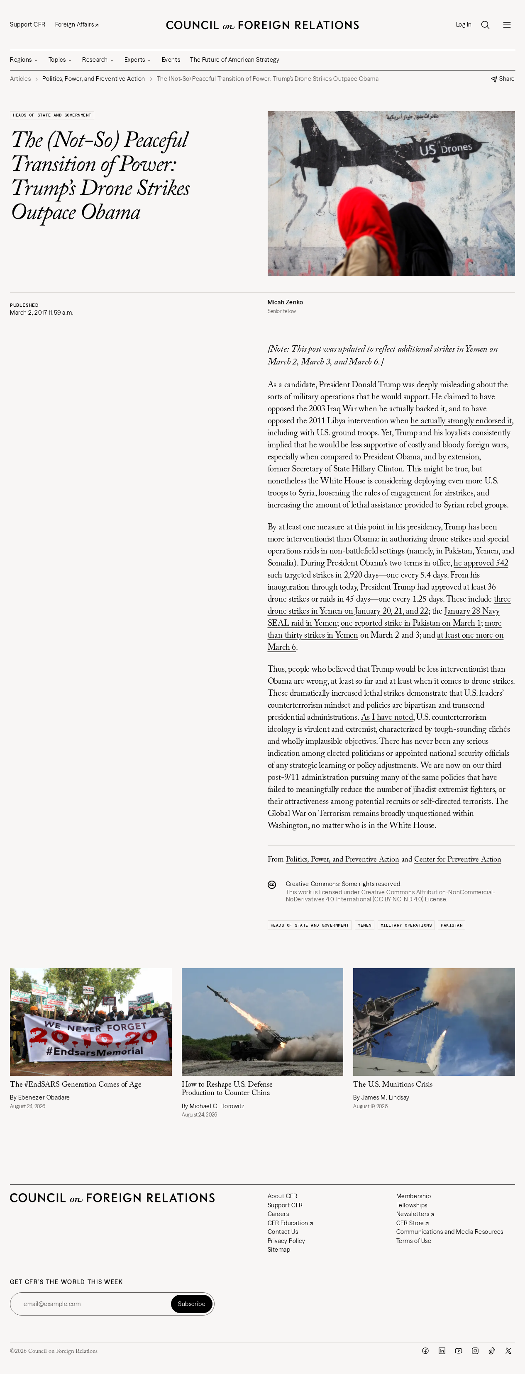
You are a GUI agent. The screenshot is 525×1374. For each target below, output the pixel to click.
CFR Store (410, 1223)
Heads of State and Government (52, 115)
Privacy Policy (286, 1241)
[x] (508, 1350)
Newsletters (413, 1214)
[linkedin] (442, 1350)
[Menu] (506, 25)
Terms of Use (414, 1241)
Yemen (364, 925)
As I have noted (387, 718)
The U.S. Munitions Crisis (392, 1085)
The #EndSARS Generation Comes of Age (76, 1085)
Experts (135, 59)
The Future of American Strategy (234, 59)
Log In (464, 24)
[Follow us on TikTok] (491, 1350)
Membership (413, 1196)
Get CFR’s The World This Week (66, 1282)
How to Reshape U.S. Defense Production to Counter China (227, 1089)
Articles (20, 79)
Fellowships (411, 1205)
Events (171, 59)
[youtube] (458, 1350)
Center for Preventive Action (457, 860)
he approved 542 (481, 563)
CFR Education (288, 1223)
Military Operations (406, 925)
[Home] (262, 24)
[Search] (485, 25)
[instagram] (475, 1350)
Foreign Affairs (74, 24)
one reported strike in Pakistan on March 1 (411, 623)
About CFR (283, 1196)
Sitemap (279, 1249)
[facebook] (425, 1350)
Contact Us (283, 1232)
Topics (57, 59)
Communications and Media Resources (449, 1232)
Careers (278, 1214)
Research (94, 59)
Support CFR (27, 24)
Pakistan (451, 925)
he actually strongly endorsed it (461, 421)
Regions (21, 59)
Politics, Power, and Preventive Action (342, 860)
